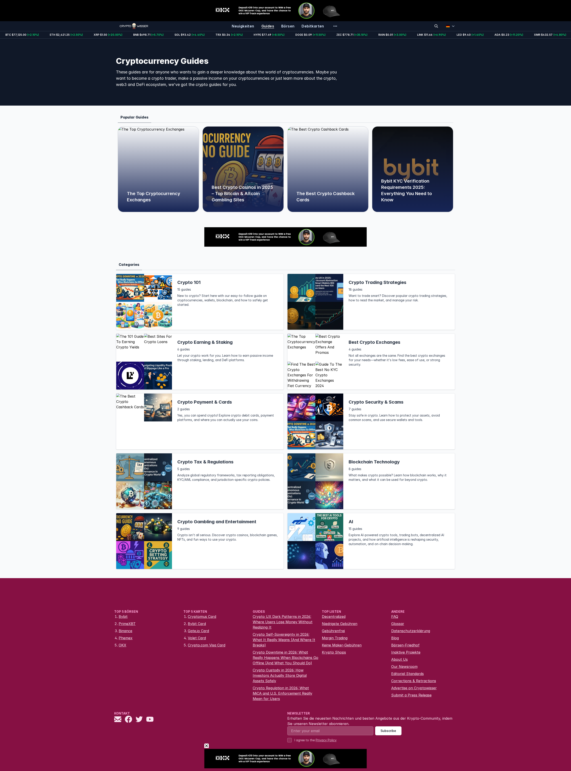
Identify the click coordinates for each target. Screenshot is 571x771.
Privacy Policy (326, 740)
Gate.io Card (198, 631)
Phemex (125, 638)
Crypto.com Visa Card (206, 645)
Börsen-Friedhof (405, 645)
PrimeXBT (127, 623)
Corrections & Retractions (413, 681)
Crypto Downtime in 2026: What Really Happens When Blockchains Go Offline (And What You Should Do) (285, 657)
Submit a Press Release (411, 695)
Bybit (123, 616)
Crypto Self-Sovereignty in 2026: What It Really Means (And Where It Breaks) (284, 639)
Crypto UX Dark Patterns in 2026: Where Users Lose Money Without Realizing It (282, 621)
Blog (395, 638)
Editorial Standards (407, 673)
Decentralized (333, 616)
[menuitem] (243, 26)
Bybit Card (197, 623)
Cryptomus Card (202, 616)
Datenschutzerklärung (410, 631)
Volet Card (197, 638)
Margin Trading (335, 638)
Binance (125, 631)
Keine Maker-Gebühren (342, 645)
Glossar (397, 623)
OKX (122, 645)
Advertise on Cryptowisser (414, 688)
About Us (399, 659)
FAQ (394, 616)
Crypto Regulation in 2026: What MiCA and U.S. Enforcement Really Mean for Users (282, 693)
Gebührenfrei (333, 631)
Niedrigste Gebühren (339, 623)
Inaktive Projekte (405, 652)
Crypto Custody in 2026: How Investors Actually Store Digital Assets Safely (280, 675)
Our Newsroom (404, 666)
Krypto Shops (334, 652)
